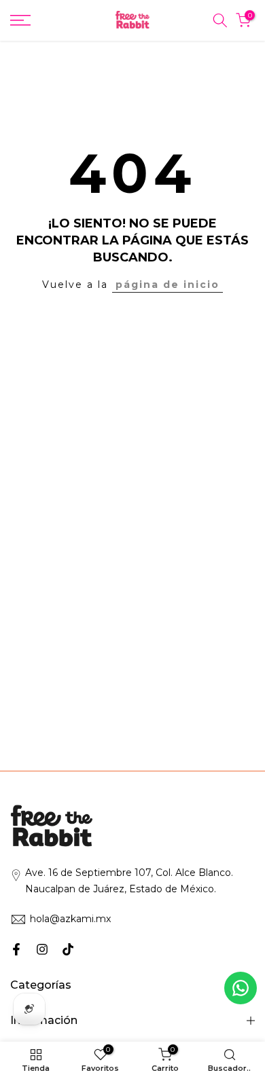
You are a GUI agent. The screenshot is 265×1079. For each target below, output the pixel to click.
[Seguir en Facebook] (16, 949)
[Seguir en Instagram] (42, 949)
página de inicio (167, 284)
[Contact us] (240, 988)
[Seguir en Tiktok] (68, 949)
